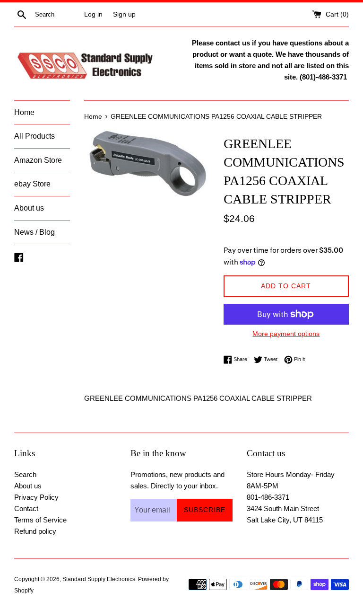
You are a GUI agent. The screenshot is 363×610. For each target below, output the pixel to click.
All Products (34, 136)
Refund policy (35, 531)
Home (24, 112)
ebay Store (32, 184)
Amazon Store (38, 160)
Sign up (124, 14)
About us (29, 208)
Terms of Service (40, 520)
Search (25, 474)
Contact (26, 508)
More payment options (286, 333)
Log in (93, 14)
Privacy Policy (36, 497)
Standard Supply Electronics (98, 579)
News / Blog (34, 232)
